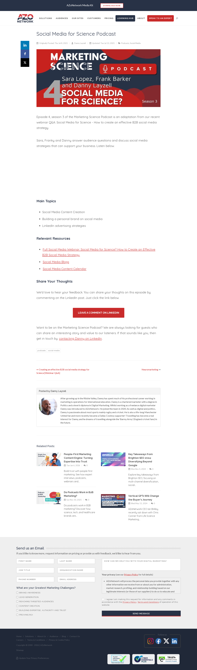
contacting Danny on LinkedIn (80, 338)
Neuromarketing (150, 369)
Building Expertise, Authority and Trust (42, 610)
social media (54, 350)
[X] (25, 62)
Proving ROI (26, 615)
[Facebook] (25, 54)
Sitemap (20, 650)
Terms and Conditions (148, 602)
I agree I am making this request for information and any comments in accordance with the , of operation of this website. (140, 602)
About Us (41, 636)
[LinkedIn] (25, 45)
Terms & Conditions (36, 640)
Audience (54, 636)
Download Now (112, 5)
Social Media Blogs (56, 262)
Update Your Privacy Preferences (34, 658)
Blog (64, 636)
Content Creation (29, 606)
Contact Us (75, 636)
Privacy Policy (131, 574)
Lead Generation (29, 597)
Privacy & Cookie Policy (59, 640)
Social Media (135, 43)
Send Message (141, 613)
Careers (20, 640)
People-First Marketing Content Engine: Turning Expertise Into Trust (78, 458)
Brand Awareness (29, 593)
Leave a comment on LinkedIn (98, 312)
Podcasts (125, 43)
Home (19, 636)
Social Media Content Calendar (64, 269)
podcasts (41, 350)
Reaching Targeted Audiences (36, 601)
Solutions (29, 636)
